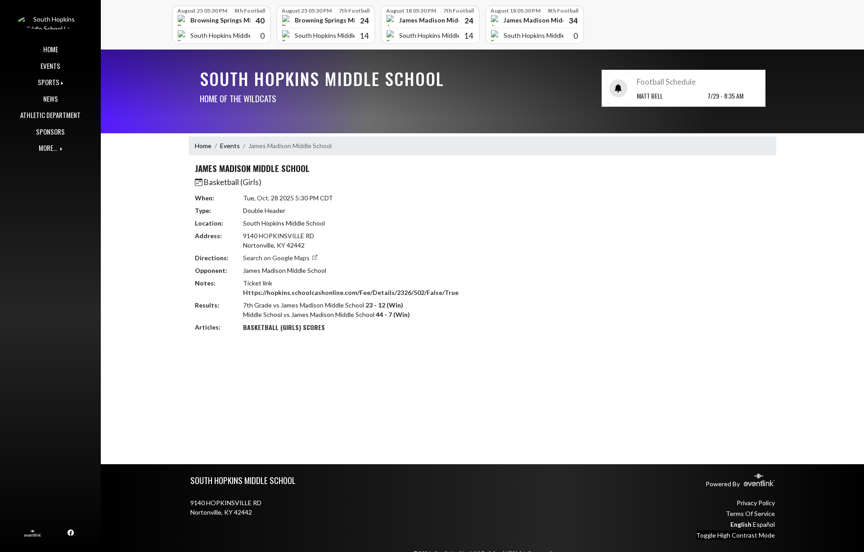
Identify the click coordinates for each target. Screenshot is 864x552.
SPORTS (48, 82)
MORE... (48, 148)
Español (764, 524)
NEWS (50, 99)
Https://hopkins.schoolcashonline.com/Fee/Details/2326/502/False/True (351, 292)
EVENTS (50, 66)
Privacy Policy (756, 503)
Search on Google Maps (277, 258)
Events (230, 145)
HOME (50, 49)
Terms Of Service (750, 513)
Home (203, 145)
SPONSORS (50, 131)
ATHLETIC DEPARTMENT (50, 115)
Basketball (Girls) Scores (284, 327)
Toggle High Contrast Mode (735, 535)
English (741, 524)
